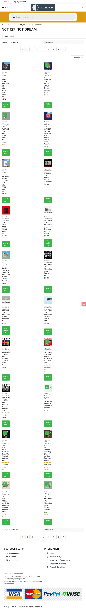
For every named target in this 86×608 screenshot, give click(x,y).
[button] (82, 7)
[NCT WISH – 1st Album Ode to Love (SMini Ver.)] (48, 255)
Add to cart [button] (5, 105)
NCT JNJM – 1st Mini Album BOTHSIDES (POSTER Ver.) (48, 357)
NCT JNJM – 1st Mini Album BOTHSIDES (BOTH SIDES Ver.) (6, 358)
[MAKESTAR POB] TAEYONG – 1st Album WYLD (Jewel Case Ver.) (48, 136)
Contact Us (13, 560)
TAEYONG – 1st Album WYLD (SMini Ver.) (5, 134)
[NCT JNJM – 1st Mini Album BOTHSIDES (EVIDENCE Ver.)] (6, 388)
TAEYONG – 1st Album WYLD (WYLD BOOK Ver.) (5, 227)
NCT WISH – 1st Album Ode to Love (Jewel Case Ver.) (48, 504)
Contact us (6, 2)
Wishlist (12, 557)
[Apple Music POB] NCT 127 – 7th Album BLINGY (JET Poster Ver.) (5, 88)
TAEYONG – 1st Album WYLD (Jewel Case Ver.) (48, 85)
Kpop (10, 25)
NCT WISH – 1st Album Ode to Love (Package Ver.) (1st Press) (48, 227)
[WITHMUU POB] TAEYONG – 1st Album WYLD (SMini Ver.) (5, 184)
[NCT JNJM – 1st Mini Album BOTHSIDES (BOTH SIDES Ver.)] (6, 342)
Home (4, 25)
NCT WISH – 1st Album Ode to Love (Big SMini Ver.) (6, 315)
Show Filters (9, 36)
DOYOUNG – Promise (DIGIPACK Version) (48, 404)
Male (15, 25)
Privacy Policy (55, 557)
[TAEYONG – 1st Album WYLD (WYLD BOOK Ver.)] (6, 210)
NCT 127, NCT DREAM (4, 73)
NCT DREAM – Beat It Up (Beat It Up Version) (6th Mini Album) (5, 454)
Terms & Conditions (57, 567)
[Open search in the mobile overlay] (43, 17)
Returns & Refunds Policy (60, 560)
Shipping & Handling (58, 563)
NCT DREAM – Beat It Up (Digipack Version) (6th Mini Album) (5, 505)
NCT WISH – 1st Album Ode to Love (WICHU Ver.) (48, 315)
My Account (14, 553)
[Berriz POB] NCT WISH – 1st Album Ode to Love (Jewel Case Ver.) (6, 274)
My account (21, 2)
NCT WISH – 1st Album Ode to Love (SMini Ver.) (48, 270)
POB (3, 77)
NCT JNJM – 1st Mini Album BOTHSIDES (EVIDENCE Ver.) (6, 404)
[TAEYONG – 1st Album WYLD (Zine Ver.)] (48, 163)
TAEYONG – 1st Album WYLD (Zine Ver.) (48, 177)
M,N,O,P (22, 25)
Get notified (48, 243)
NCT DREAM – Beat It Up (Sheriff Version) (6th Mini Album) (47, 454)
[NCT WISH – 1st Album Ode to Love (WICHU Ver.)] (48, 300)
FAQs (52, 553)
